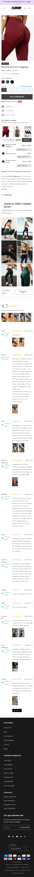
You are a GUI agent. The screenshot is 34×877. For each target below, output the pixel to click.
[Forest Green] (7, 82)
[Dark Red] (3, 82)
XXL (31, 90)
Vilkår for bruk (25, 867)
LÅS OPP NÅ (25, 827)
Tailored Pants (8, 777)
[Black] (12, 82)
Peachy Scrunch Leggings (10, 145)
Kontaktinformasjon (18, 873)
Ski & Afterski (8, 769)
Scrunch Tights (9, 773)
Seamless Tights (9, 786)
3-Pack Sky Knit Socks (10, 161)
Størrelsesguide (9, 740)
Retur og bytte (8, 736)
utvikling (8, 864)
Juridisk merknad (25, 870)
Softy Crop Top (10, 153)
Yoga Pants (7, 760)
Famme (19, 862)
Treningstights (8, 781)
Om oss (6, 744)
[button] (4, 8)
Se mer (16, 710)
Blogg (5, 749)
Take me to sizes (23, 291)
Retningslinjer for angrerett (20, 864)
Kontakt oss (7, 728)
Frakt (5, 732)
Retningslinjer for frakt (12, 870)
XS (4, 90)
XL (25, 90)
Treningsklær (8, 765)
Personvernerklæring (13, 867)
